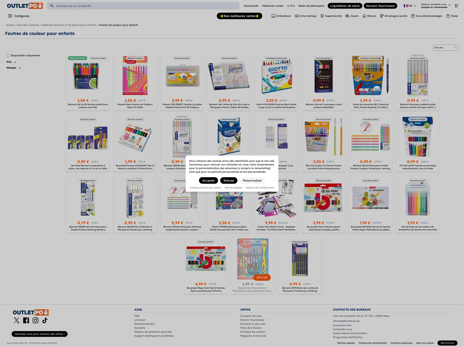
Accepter (208, 180)
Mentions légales (233, 188)
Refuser (228, 180)
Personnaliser (252, 180)
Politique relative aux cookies (205, 188)
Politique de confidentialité (260, 188)
